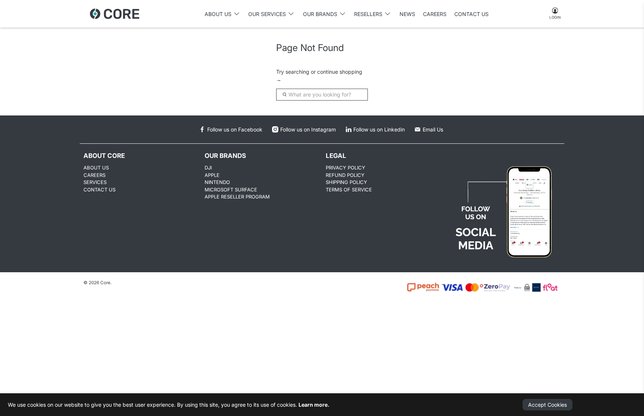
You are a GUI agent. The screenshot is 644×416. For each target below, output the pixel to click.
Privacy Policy (345, 168)
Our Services (267, 14)
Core (105, 282)
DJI (208, 168)
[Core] (115, 13)
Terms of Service (349, 190)
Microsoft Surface (231, 190)
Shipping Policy (346, 182)
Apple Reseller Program (237, 197)
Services (95, 182)
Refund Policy (345, 175)
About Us (96, 168)
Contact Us (471, 14)
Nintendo (217, 182)
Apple (212, 175)
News (407, 14)
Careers (434, 14)
